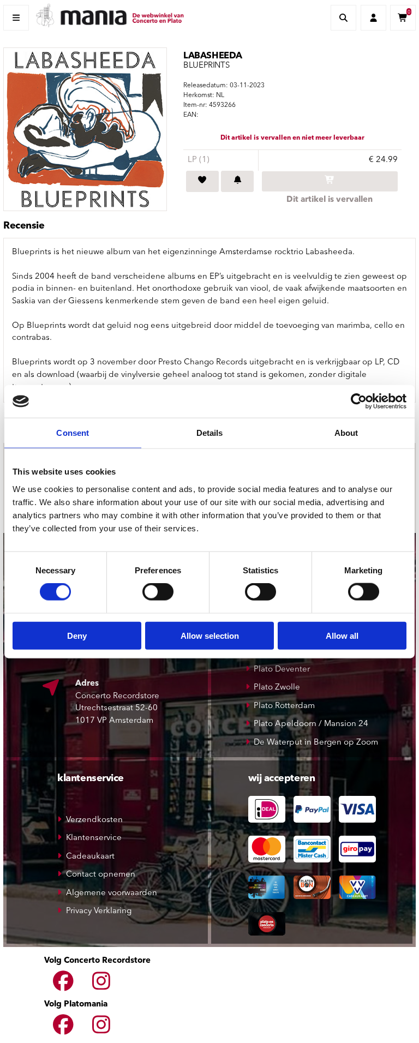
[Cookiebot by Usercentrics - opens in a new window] (358, 401)
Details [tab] (209, 432)
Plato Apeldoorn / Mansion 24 (311, 724)
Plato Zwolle (277, 688)
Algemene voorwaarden (111, 893)
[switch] (157, 592)
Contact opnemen (100, 875)
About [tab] (346, 432)
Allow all (342, 635)
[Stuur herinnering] (237, 182)
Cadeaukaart (90, 857)
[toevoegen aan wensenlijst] (202, 182)
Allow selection (210, 635)
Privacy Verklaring (98, 911)
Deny (77, 635)
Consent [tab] (72, 432)
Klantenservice (94, 838)
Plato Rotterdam (284, 706)
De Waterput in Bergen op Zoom (316, 743)
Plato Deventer (282, 670)
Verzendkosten (94, 820)
